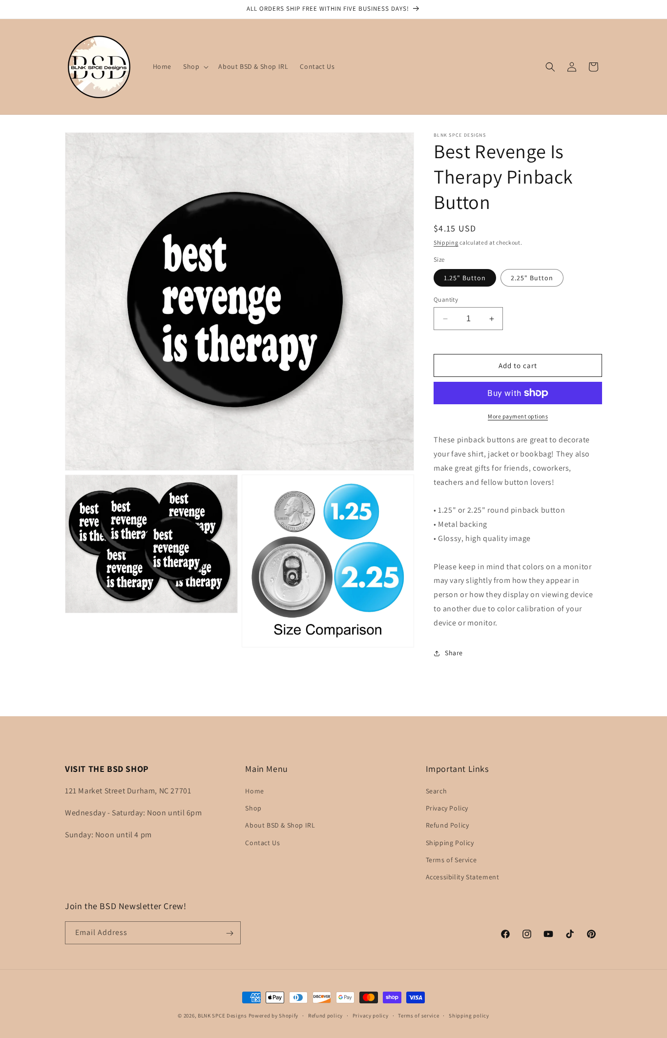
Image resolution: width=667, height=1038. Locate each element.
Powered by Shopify (274, 1015)
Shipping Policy (450, 842)
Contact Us (262, 842)
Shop (253, 808)
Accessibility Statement (463, 876)
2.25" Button (532, 277)
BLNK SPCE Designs (222, 1015)
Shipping (446, 242)
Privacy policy (371, 1015)
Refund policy (325, 1015)
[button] (194, 66)
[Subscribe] (229, 933)
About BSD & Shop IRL (280, 825)
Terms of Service (451, 859)
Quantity (446, 299)
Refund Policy (447, 825)
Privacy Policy (447, 808)
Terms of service (418, 1015)
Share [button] (454, 652)
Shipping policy (469, 1015)
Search (436, 791)
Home (254, 791)
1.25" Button (465, 277)
